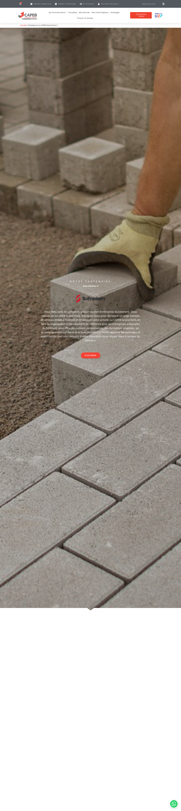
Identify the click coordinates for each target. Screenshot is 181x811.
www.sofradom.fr (90, 286)
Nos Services (84, 12)
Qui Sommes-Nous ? (57, 12)
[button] (174, 804)
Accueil (23, 25)
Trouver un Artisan (85, 18)
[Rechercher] (163, 3)
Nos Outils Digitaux (100, 12)
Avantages (114, 12)
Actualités (72, 12)
